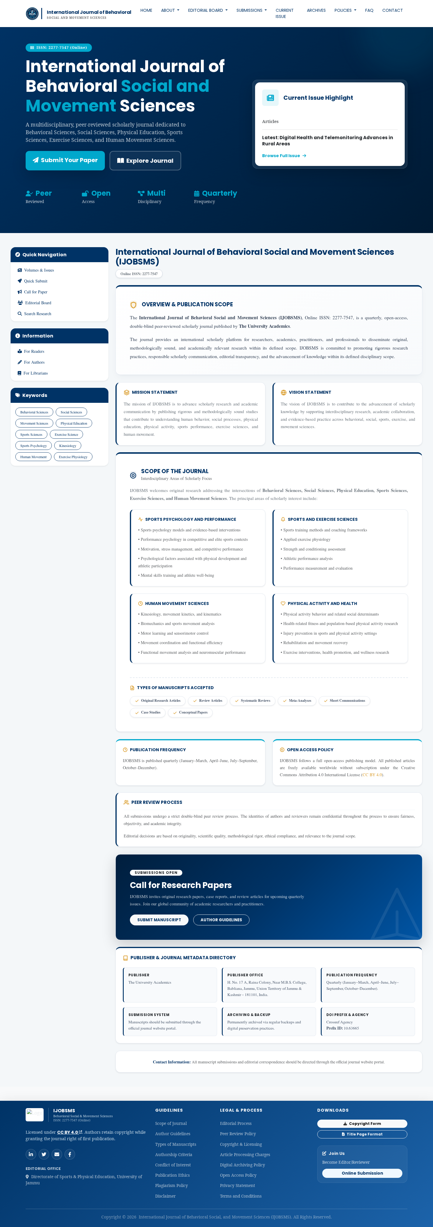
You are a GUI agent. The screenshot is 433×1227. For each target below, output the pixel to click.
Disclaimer (165, 1196)
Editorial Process (236, 1123)
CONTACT (392, 10)
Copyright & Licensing (241, 1144)
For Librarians (36, 373)
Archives (316, 10)
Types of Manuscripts (175, 1144)
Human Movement (33, 456)
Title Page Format (364, 1134)
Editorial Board (206, 10)
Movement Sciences (34, 423)
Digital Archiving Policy (242, 1165)
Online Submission (362, 1173)
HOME (146, 10)
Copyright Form (364, 1123)
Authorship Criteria (173, 1154)
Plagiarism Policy (171, 1185)
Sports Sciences (31, 434)
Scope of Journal (171, 1123)
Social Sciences (71, 412)
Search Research (37, 313)
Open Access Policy (238, 1175)
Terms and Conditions (241, 1196)
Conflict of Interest (173, 1165)
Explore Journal (149, 161)
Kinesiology (67, 445)
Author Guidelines (221, 920)
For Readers (34, 351)
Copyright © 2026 (119, 1217)
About (168, 10)
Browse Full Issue (281, 156)
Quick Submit (35, 281)
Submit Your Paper (69, 160)
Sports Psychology (33, 445)
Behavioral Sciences (34, 412)
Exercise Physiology (73, 456)
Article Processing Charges (245, 1154)
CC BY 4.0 (372, 774)
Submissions (250, 10)
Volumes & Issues (39, 270)
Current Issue (285, 13)
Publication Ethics (172, 1175)
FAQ (369, 10)
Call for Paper (35, 292)
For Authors (34, 362)
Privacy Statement (237, 1185)
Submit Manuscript (159, 920)
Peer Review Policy (238, 1133)
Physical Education (74, 423)
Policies (344, 10)
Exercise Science (66, 434)
